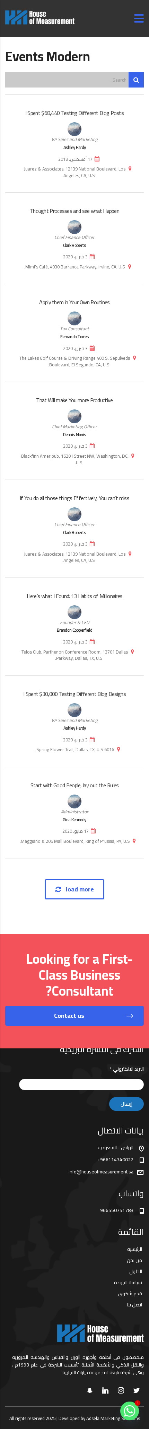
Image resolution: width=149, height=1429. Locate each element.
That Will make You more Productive (74, 400)
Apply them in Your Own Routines (74, 302)
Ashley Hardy (74, 147)
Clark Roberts (74, 245)
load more (80, 889)
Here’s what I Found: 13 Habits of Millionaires (75, 596)
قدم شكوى (130, 1293)
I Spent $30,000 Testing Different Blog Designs (74, 694)
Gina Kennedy (74, 819)
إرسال (126, 1104)
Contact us (69, 1015)
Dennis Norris (74, 434)
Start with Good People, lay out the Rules (74, 785)
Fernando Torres (74, 336)
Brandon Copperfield (74, 630)
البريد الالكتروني (127, 1069)
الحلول (135, 1271)
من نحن (134, 1260)
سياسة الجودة (128, 1282)
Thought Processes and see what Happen (74, 211)
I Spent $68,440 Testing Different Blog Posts (74, 113)
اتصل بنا (134, 1304)
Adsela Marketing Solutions (113, 1418)
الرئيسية (134, 1249)
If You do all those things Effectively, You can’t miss (74, 498)
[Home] (39, 18)
